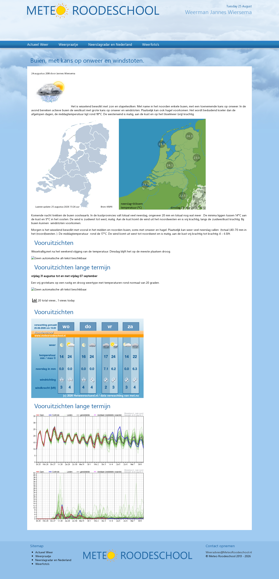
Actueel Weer (37, 44)
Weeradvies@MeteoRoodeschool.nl (229, 552)
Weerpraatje (68, 44)
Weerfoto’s (150, 44)
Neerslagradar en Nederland (110, 44)
